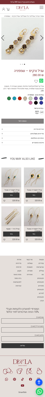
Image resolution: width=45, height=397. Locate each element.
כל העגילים (25, 16)
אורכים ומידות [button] (39, 129)
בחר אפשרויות (33, 196)
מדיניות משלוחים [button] (37, 133)
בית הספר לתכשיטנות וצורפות (17, 282)
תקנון (19, 270)
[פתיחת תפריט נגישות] (39, 382)
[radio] (42, 112)
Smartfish (22, 392)
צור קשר (29, 259)
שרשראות (40, 267)
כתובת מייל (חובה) (37, 326)
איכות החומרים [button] (38, 142)
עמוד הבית (40, 16)
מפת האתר (17, 274)
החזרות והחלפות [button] (37, 138)
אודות (19, 259)
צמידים (41, 263)
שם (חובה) (40, 317)
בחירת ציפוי (38, 108)
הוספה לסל (22, 121)
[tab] (22, 129)
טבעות (41, 259)
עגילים (32, 16)
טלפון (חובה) (39, 335)
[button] (3, 38)
